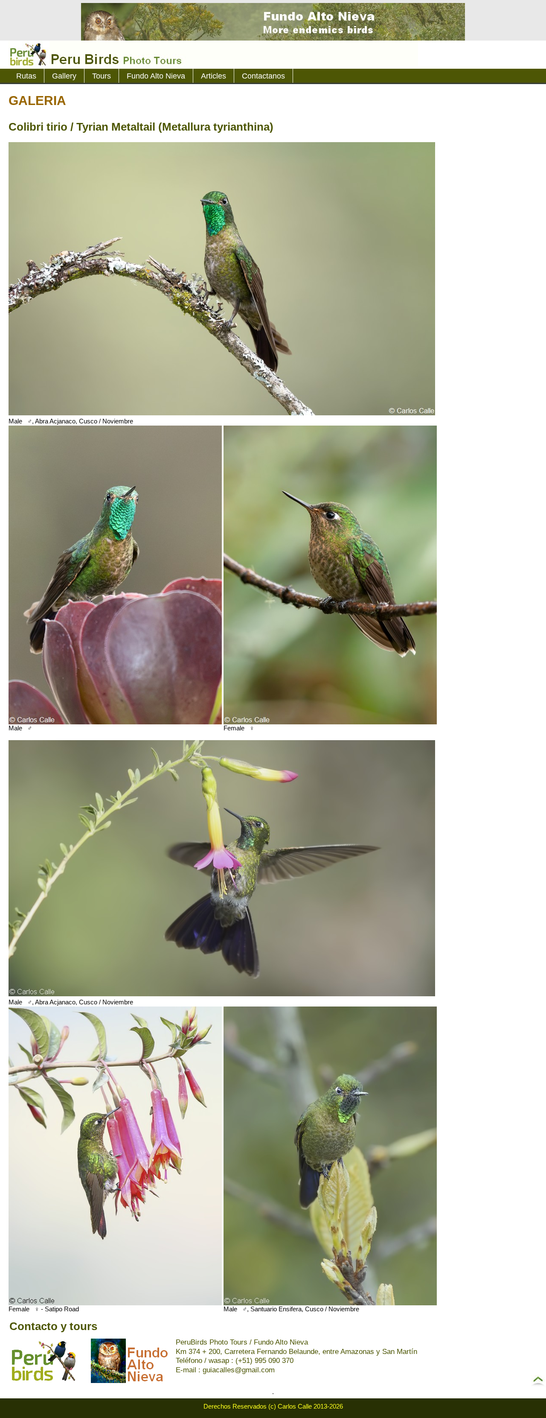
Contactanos (263, 76)
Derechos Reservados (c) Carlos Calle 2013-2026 (273, 1406)
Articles (213, 76)
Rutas (26, 76)
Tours (101, 76)
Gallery (64, 76)
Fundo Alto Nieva (156, 76)
